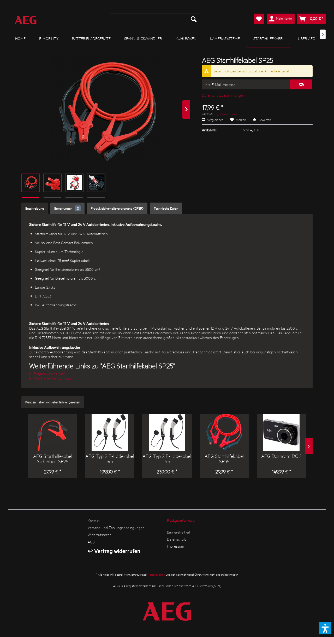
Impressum (175, 546)
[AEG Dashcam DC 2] (281, 432)
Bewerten (264, 119)
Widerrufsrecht (99, 534)
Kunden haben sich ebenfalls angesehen (52, 402)
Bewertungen (66, 208)
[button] (325, 628)
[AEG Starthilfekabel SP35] (224, 432)
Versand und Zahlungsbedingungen (116, 527)
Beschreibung (34, 208)
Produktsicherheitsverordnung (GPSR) (117, 208)
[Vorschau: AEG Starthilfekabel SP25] (30, 183)
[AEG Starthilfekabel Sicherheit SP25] (52, 432)
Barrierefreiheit (178, 532)
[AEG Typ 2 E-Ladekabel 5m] (109, 432)
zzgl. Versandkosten (225, 114)
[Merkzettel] (259, 19)
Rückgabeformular (181, 520)
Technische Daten (166, 208)
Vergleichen (215, 119)
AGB (91, 542)
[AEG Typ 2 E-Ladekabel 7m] (167, 432)
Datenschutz (177, 539)
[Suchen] (193, 19)
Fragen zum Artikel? (49, 373)
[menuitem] (154, 19)
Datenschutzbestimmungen (223, 95)
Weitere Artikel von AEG (52, 378)
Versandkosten (156, 574)
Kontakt (93, 520)
